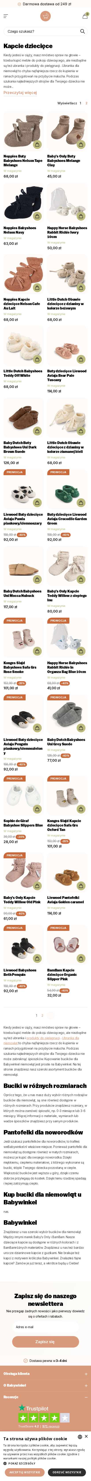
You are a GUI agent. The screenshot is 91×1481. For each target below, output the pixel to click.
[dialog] (45, 1456)
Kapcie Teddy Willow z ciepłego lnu (67, 596)
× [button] (86, 1436)
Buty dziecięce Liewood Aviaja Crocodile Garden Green (67, 519)
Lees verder (65, 1458)
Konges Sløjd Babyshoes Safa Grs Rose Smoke (20, 668)
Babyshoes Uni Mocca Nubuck (23, 594)
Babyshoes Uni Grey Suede (66, 742)
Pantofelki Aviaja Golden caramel (65, 900)
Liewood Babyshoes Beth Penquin (20, 973)
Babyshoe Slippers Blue (23, 823)
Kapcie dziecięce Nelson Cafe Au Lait (22, 304)
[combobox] (80, 1437)
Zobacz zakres (6, 16)
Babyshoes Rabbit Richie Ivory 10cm (67, 233)
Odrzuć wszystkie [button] (67, 1472)
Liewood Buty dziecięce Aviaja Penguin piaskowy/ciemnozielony (23, 746)
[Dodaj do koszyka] (37, 144)
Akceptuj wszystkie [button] (24, 1472)
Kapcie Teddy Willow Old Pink (22, 900)
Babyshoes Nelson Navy (20, 230)
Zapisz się (45, 1341)
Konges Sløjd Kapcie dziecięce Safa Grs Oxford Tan (64, 825)
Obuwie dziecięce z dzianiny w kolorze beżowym (65, 304)
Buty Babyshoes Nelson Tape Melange (23, 161)
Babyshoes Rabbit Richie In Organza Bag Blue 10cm (67, 668)
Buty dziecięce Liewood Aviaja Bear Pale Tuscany (66, 376)
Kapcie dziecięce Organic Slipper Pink (62, 975)
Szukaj (82, 31)
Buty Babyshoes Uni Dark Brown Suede (20, 447)
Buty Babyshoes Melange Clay (63, 161)
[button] (45, 1463)
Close (45, 1374)
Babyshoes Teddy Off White (23, 374)
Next (51, 1015)
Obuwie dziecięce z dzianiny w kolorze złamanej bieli (65, 447)
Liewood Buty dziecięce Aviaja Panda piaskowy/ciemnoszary (23, 519)
